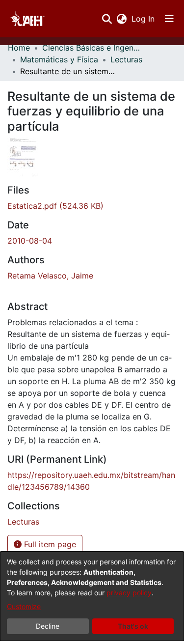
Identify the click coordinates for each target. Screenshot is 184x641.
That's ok (133, 626)
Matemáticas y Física (59, 59)
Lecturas (126, 59)
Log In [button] (143, 19)
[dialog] (92, 596)
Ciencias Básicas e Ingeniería (91, 48)
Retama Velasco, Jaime (50, 275)
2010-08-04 (29, 241)
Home (19, 48)
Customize (24, 606)
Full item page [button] (49, 544)
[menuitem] (121, 19)
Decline (47, 626)
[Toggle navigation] (169, 18)
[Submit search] (107, 19)
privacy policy (129, 592)
